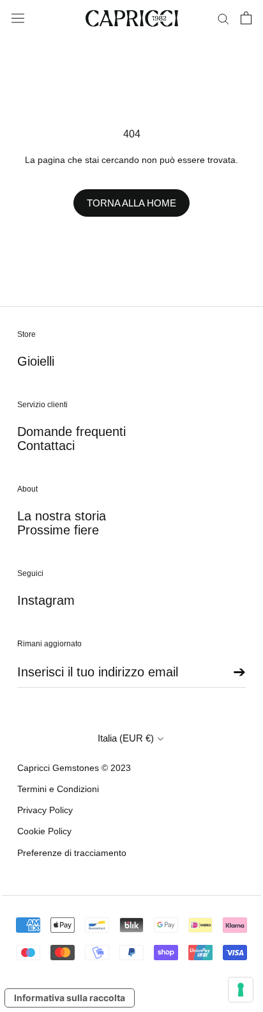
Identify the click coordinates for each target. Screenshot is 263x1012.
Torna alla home (131, 203)
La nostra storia (61, 516)
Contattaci (46, 446)
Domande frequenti (71, 431)
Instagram (46, 600)
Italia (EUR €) (126, 738)
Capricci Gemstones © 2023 (74, 768)
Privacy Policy (45, 810)
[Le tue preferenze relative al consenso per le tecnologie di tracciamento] (241, 989)
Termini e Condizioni (58, 789)
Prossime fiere (58, 530)
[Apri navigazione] (17, 18)
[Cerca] (223, 18)
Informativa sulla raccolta (69, 997)
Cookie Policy (44, 831)
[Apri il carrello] (246, 18)
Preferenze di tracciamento (71, 853)
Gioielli (35, 361)
